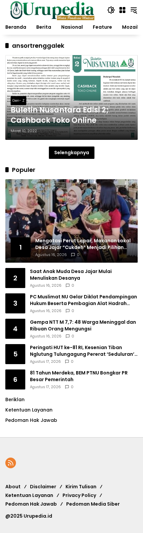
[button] (111, 10)
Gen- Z (18, 100)
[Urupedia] (52, 9)
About (13, 486)
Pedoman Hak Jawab (31, 504)
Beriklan (15, 399)
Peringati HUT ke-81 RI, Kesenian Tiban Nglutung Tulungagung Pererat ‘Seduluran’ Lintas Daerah (82, 350)
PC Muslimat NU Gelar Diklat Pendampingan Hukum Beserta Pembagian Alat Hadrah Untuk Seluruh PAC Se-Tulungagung (83, 300)
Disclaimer (43, 486)
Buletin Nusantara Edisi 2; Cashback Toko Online (60, 115)
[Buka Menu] (122, 10)
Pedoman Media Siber (93, 504)
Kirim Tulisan (81, 486)
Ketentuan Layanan (29, 410)
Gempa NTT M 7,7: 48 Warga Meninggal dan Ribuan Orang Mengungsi (83, 325)
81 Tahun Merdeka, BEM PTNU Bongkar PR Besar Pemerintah (79, 376)
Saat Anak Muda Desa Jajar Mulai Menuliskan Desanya (71, 274)
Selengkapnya (71, 152)
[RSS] (10, 463)
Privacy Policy (79, 495)
